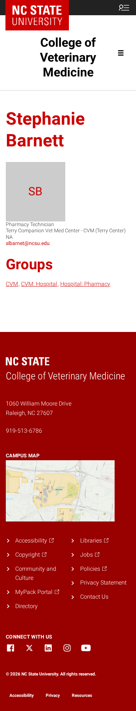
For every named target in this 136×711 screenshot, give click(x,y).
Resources (82, 695)
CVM (12, 283)
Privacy (53, 695)
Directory (26, 606)
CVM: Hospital (39, 283)
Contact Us (94, 596)
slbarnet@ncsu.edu (28, 243)
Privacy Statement (103, 582)
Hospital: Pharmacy (85, 283)
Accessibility (21, 695)
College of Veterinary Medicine (68, 57)
